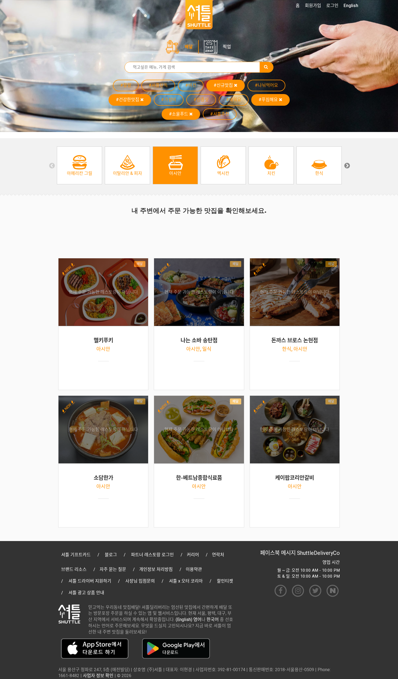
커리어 (193, 554)
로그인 (332, 5)
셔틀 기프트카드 (76, 554)
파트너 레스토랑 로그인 (152, 554)
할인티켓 (225, 581)
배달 (189, 46)
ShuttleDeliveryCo (318, 553)
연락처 (218, 554)
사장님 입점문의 (140, 581)
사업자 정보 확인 (98, 675)
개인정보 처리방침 (156, 569)
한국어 (213, 619)
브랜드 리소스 (74, 569)
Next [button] (346, 165)
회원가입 (313, 5)
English (351, 5)
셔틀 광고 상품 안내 (86, 592)
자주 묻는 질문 (113, 569)
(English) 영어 (188, 619)
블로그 (111, 554)
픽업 (227, 46)
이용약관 (194, 569)
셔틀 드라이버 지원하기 (89, 581)
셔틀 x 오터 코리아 (186, 581)
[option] (79, 165)
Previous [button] (51, 165)
